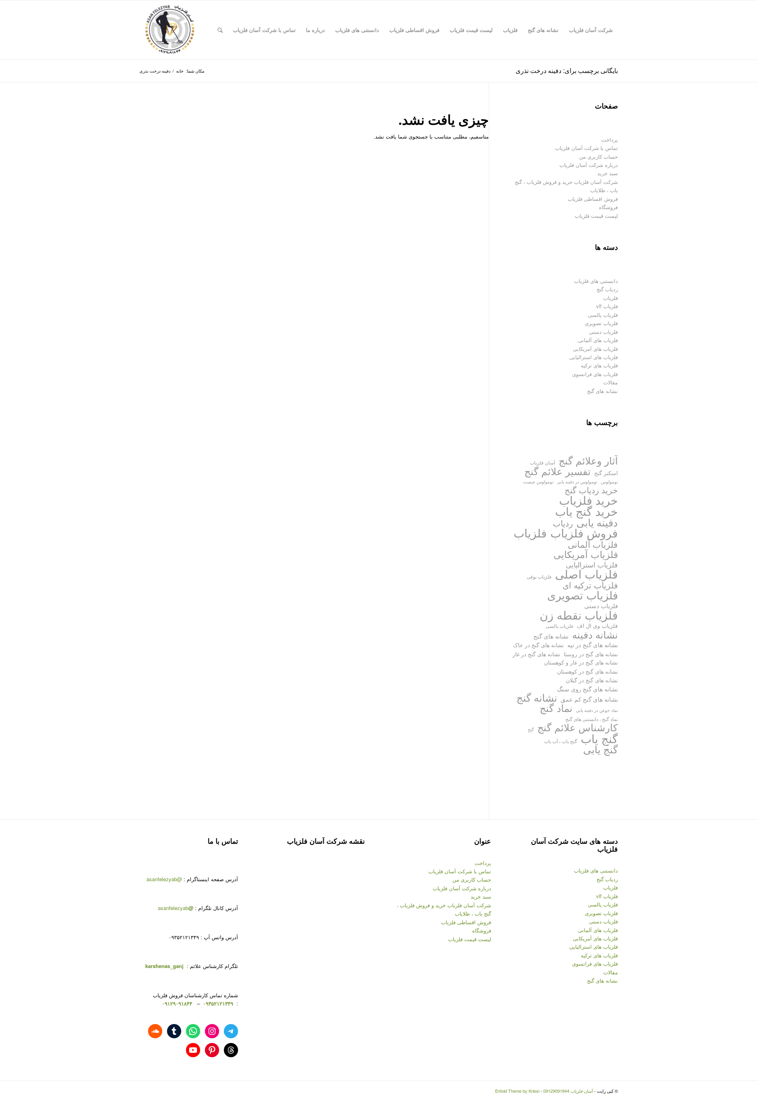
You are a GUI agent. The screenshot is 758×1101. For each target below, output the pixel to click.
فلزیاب (610, 297)
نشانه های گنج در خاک (538, 644)
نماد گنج (556, 708)
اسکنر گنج (606, 473)
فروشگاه (608, 207)
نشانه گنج (536, 697)
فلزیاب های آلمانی (598, 340)
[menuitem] (591, 30)
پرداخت (609, 139)
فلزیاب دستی (603, 331)
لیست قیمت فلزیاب (596, 215)
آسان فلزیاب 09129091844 (568, 1091)
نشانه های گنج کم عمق (589, 699)
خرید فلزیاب (588, 500)
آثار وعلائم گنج (588, 460)
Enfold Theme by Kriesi (517, 1091)
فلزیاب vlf (607, 306)
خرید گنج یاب (586, 511)
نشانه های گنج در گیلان (592, 680)
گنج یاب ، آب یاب (560, 741)
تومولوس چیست (538, 482)
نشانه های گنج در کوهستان (587, 671)
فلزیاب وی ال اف (597, 625)
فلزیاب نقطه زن (579, 614)
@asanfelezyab (164, 879)
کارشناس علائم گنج (577, 727)
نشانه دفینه (595, 634)
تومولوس (609, 482)
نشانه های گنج (602, 391)
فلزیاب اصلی (586, 573)
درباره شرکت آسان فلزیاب (588, 165)
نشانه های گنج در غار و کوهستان (581, 662)
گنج (531, 729)
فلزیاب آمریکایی (585, 554)
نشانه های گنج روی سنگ (587, 689)
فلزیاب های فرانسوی (595, 374)
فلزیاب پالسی (603, 314)
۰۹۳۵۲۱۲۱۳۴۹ (217, 1003)
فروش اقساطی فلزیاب (593, 198)
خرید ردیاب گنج (591, 490)
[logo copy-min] (169, 30)
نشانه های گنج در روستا (591, 654)
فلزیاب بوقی (539, 576)
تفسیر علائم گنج (557, 471)
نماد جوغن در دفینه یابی (597, 710)
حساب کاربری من (598, 156)
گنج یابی (600, 749)
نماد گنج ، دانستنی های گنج (591, 718)
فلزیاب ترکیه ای (590, 585)
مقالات (610, 382)
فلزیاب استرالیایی (592, 564)
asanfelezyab (175, 908)
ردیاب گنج (607, 289)
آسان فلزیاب (542, 462)
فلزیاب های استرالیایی (593, 357)
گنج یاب (599, 738)
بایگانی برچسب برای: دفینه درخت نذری (567, 70)
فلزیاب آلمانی (593, 544)
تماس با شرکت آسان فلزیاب (586, 148)
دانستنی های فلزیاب (596, 281)
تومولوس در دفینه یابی (577, 481)
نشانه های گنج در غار (536, 654)
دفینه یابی (597, 522)
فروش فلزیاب (584, 532)
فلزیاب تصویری (601, 323)
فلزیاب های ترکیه (599, 365)
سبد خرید (607, 173)
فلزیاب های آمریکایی (595, 348)
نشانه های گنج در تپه (592, 644)
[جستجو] (220, 30)
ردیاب (563, 523)
